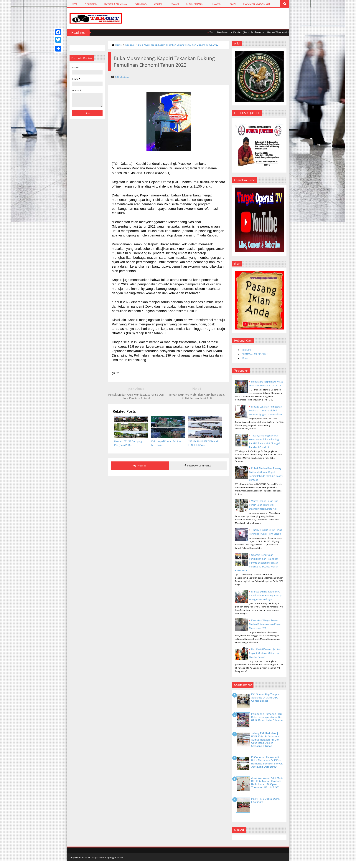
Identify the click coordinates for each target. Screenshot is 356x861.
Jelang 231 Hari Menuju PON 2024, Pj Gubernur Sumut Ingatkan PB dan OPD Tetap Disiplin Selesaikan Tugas (265, 739)
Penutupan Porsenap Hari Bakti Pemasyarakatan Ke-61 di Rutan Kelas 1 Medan (267, 717)
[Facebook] (58, 32)
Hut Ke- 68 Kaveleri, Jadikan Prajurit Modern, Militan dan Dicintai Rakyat (265, 653)
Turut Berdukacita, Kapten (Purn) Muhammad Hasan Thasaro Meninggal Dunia (236, 32)
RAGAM (175, 3)
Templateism (97, 857)
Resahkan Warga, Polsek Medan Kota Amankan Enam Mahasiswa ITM (265, 624)
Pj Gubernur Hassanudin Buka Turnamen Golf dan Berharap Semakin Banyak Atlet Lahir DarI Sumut (267, 762)
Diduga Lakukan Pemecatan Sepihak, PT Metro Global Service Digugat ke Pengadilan (265, 410)
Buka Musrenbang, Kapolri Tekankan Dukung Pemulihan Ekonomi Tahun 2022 (178, 44)
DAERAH (158, 3)
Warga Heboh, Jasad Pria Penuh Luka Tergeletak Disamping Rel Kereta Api (263, 504)
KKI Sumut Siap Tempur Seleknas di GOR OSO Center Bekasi (265, 697)
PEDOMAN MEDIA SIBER (256, 3)
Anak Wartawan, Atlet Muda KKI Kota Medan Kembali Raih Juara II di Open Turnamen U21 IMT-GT (267, 782)
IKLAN (232, 3)
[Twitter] (58, 39)
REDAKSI (216, 3)
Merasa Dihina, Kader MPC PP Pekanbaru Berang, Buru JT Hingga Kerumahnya (265, 595)
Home (73, 3)
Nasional (129, 44)
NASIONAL (91, 3)
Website (141, 465)
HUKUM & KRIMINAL (115, 3)
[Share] (58, 48)
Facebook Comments (199, 465)
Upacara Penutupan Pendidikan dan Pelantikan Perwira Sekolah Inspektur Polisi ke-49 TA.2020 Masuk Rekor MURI (256, 562)
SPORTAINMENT (195, 3)
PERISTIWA (140, 3)
